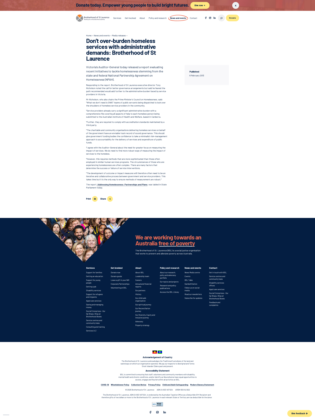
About (138, 268)
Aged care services (93, 301)
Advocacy (139, 321)
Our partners (140, 290)
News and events (193, 268)
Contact (213, 268)
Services (90, 268)
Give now (198, 5)
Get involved (117, 268)
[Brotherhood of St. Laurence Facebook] (206, 18)
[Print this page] (95, 199)
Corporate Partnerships (120, 284)
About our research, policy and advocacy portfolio (168, 275)
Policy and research (169, 268)
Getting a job (91, 286)
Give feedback (298, 413)
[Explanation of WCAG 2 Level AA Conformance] (157, 404)
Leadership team (142, 276)
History (138, 294)
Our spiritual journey (143, 304)
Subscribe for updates (193, 298)
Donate (232, 18)
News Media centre (192, 272)
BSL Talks (189, 280)
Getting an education (94, 276)
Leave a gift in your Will (120, 280)
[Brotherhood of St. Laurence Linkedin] (214, 18)
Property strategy (142, 325)
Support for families (94, 272)
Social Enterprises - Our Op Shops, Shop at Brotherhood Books (95, 314)
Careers (138, 280)
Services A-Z (91, 331)
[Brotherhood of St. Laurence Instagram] (210, 18)
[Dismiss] (235, 5)
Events (187, 276)
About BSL (139, 272)
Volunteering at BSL (119, 288)
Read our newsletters (193, 294)
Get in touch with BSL (218, 272)
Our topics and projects (169, 282)
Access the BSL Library (169, 292)
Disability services (93, 290)
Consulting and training (95, 327)
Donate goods (116, 276)
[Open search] (221, 18)
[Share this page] (110, 199)
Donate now (115, 272)
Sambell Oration (191, 284)
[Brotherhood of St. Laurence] (92, 18)
